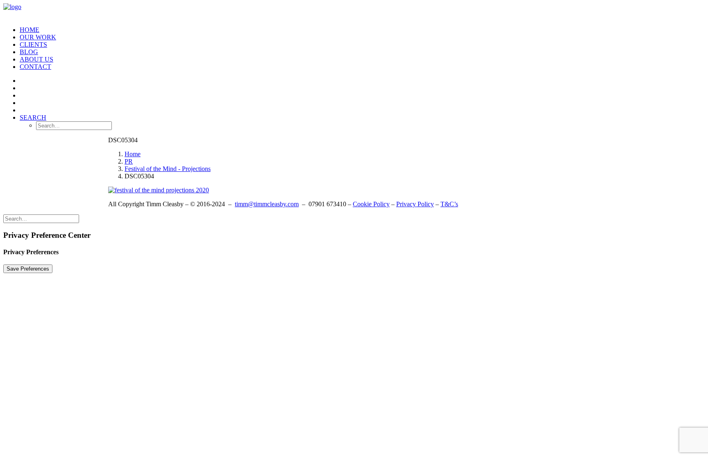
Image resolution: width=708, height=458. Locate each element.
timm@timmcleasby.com (267, 204)
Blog (29, 51)
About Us (36, 59)
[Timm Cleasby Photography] (354, 11)
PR (129, 161)
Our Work (38, 37)
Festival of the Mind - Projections (168, 168)
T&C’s (449, 204)
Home (29, 29)
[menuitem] (362, 30)
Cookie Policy (371, 204)
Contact (35, 66)
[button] (33, 117)
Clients (33, 44)
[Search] (41, 218)
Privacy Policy (415, 204)
